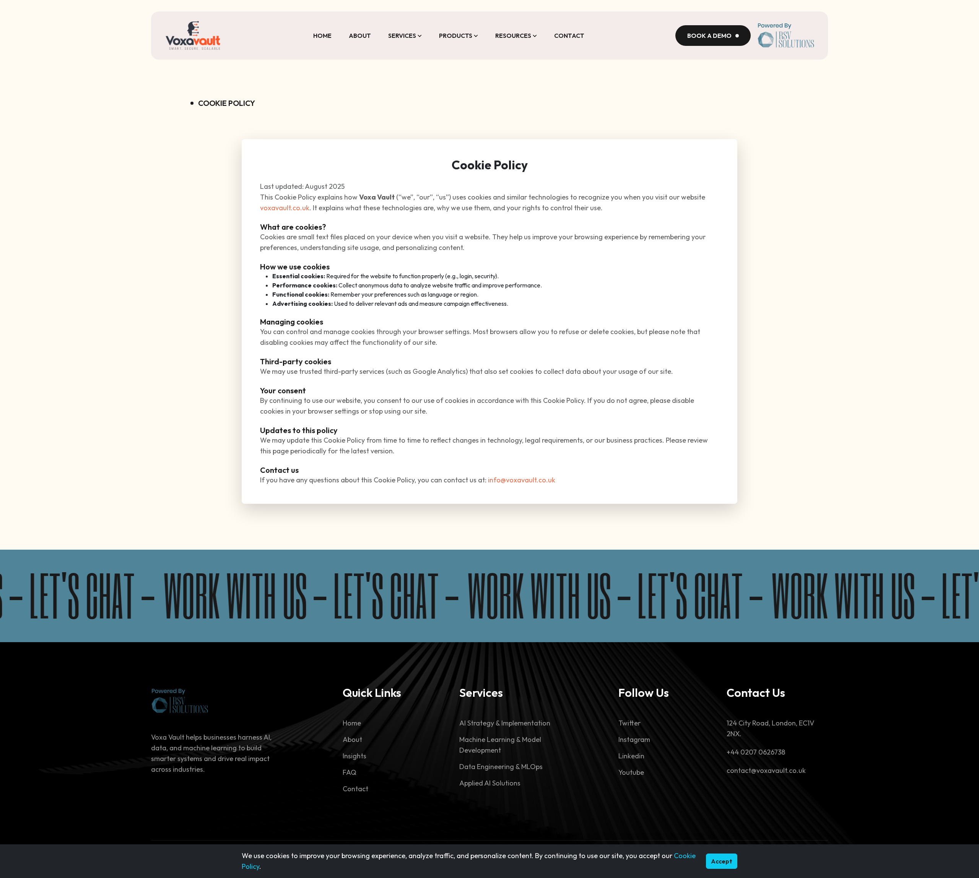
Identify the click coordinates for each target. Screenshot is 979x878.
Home (322, 35)
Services (402, 35)
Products (455, 35)
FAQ (349, 772)
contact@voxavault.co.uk (766, 770)
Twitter (629, 723)
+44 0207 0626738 (756, 752)
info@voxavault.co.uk (521, 480)
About (360, 35)
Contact (569, 35)
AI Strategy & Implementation (504, 723)
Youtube (631, 772)
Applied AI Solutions (489, 783)
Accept (721, 861)
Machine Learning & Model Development (500, 745)
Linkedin (631, 755)
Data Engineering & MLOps (501, 766)
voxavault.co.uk (284, 207)
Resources (513, 35)
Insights (354, 755)
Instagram (634, 739)
